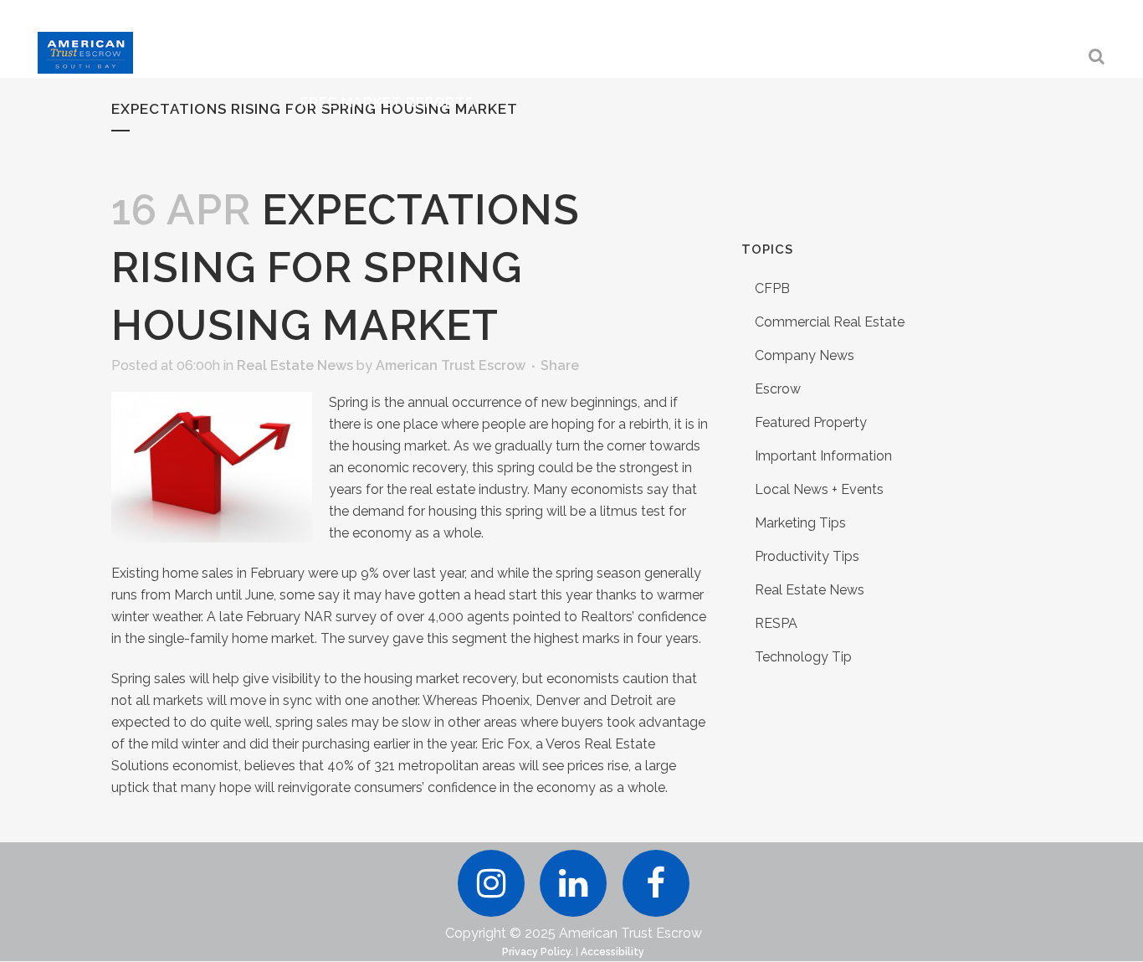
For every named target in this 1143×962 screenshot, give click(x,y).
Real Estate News (295, 365)
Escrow (778, 389)
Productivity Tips (807, 556)
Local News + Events (819, 489)
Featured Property (811, 422)
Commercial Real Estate (830, 322)
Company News (804, 355)
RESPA (776, 623)
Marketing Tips (800, 523)
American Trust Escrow (450, 365)
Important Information (823, 456)
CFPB (772, 288)
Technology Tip (803, 657)
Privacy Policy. (537, 952)
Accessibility (612, 952)
